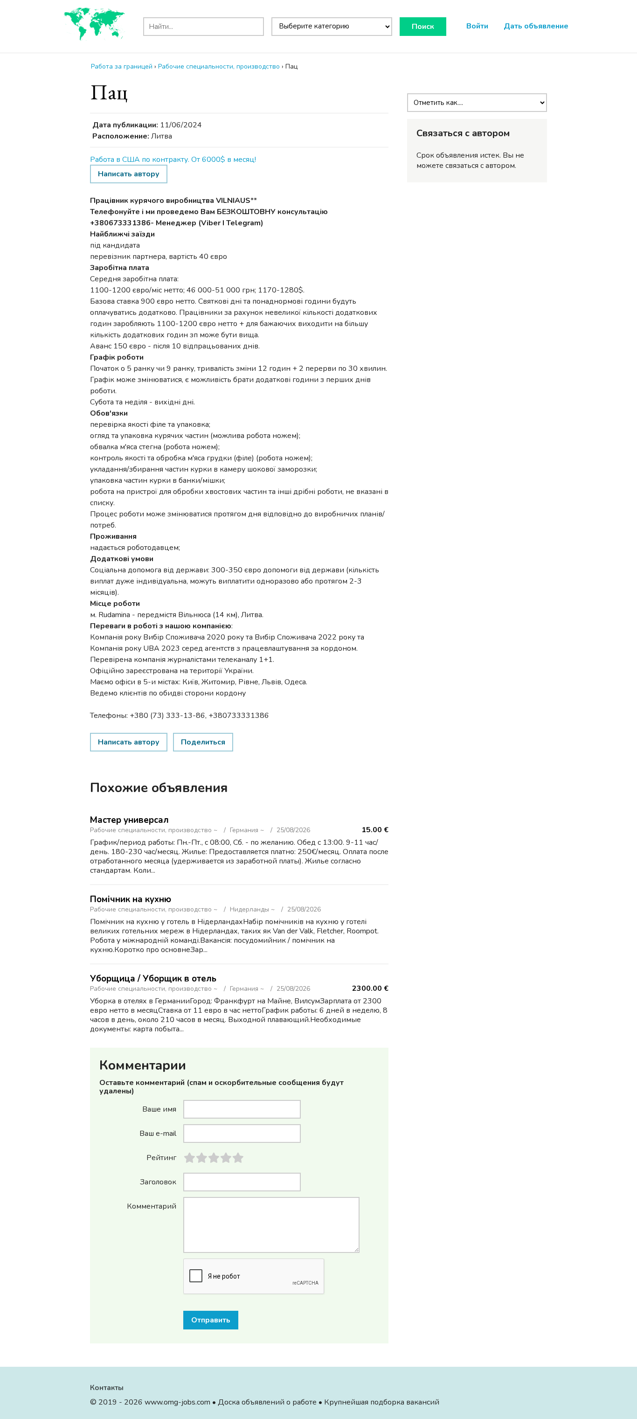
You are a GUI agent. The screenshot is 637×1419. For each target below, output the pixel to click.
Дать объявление (536, 26)
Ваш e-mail (157, 1133)
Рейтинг (161, 1157)
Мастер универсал (129, 820)
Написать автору (128, 174)
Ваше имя (159, 1108)
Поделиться (203, 742)
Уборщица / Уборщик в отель (153, 979)
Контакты (107, 1387)
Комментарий (151, 1205)
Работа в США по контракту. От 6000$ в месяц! (173, 159)
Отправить (210, 1320)
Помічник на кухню (130, 899)
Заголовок (158, 1181)
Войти (477, 26)
